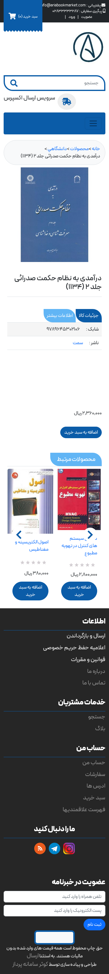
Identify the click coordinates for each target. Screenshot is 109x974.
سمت (78, 343)
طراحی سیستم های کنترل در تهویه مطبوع (79, 546)
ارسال (33, 956)
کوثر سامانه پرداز (30, 964)
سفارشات (95, 774)
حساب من (93, 762)
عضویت (86, 17)
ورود (71, 17)
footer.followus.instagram (69, 848)
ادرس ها (96, 786)
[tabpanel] (54, 336)
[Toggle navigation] (93, 123)
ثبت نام (94, 924)
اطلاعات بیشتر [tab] (60, 315)
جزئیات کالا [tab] (89, 315)
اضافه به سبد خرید (30, 591)
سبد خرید (94, 798)
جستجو (96, 717)
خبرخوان (40, 848)
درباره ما (96, 671)
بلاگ (100, 728)
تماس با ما (93, 683)
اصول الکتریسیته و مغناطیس (31, 546)
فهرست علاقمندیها (84, 809)
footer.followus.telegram (54, 848)
